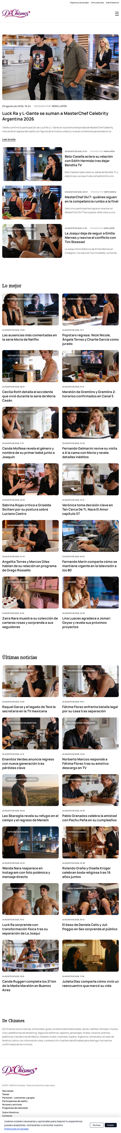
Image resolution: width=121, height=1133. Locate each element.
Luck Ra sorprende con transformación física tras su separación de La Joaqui (25, 929)
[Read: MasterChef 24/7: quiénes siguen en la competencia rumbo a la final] (32, 202)
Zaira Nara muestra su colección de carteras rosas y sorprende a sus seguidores (30, 622)
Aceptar (110, 1125)
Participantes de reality (14, 1101)
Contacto (7, 1116)
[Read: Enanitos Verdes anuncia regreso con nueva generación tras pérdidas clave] (30, 733)
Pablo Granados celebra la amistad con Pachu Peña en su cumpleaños (89, 818)
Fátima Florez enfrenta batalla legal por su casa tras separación (90, 709)
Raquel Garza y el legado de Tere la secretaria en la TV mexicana (29, 709)
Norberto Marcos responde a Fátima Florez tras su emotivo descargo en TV (85, 763)
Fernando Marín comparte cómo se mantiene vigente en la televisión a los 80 (89, 566)
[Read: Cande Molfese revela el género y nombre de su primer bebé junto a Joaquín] (30, 422)
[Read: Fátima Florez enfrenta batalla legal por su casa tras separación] (90, 681)
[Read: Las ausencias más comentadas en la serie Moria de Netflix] (30, 309)
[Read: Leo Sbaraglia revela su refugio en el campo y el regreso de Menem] (30, 790)
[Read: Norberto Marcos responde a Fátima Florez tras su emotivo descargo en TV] (90, 733)
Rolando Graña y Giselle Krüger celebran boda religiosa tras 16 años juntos (86, 872)
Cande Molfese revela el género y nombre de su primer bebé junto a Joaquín (28, 452)
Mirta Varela (110, 192)
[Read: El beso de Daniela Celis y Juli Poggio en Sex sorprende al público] (90, 899)
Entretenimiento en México (80, 355)
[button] (117, 13)
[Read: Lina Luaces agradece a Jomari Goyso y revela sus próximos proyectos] (90, 592)
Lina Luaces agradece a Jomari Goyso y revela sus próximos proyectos (86, 622)
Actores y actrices (12, 1104)
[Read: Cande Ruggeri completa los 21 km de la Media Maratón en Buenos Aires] (30, 956)
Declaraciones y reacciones (21, 152)
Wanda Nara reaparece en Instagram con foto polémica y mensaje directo (26, 872)
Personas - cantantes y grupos (18, 1098)
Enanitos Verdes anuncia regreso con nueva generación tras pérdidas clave (28, 763)
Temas (5, 1094)
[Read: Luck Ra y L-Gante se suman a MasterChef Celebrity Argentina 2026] (60, 67)
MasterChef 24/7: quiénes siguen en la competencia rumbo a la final (91, 199)
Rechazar (97, 1125)
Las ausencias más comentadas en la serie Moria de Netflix (29, 337)
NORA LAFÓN (59, 106)
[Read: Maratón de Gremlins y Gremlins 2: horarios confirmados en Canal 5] (90, 366)
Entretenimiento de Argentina (22, 299)
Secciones (7, 1091)
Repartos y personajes (79, 3)
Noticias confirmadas (18, 39)
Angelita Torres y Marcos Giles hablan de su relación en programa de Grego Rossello (29, 566)
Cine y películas (97, 3)
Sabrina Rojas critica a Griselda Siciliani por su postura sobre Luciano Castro (26, 509)
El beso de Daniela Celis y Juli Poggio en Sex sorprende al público (89, 927)
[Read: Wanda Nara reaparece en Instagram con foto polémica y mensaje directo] (30, 842)
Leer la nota (8, 139)
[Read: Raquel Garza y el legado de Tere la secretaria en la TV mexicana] (30, 681)
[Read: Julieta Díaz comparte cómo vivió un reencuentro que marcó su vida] (90, 956)
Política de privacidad (16, 1128)
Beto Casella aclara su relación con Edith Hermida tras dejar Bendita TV (89, 160)
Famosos (72, 582)
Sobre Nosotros (112, 3)
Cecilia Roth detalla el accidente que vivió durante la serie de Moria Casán (28, 396)
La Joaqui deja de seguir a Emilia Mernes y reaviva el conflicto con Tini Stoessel (90, 237)
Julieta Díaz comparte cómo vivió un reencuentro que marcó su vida (90, 983)
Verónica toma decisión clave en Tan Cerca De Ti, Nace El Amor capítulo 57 (87, 509)
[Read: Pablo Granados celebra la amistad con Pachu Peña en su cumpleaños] (90, 790)
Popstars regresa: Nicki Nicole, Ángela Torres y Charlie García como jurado (90, 339)
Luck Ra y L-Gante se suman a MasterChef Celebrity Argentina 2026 (55, 116)
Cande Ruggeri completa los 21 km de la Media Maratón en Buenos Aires (29, 985)
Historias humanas (77, 525)
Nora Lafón (109, 151)
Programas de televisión (15, 1108)
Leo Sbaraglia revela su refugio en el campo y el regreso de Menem (30, 818)
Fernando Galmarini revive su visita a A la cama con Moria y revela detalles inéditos (89, 452)
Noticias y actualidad (18, 191)
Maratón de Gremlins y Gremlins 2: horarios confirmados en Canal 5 (89, 394)
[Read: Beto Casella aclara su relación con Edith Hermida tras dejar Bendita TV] (32, 164)
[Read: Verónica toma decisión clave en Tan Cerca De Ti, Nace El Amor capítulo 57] (90, 479)
